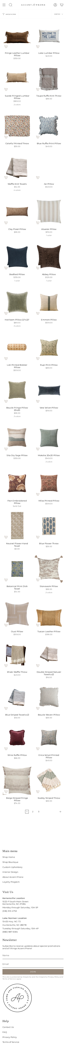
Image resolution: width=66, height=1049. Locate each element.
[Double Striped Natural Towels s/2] (49, 654)
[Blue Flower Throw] (49, 526)
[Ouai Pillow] (17, 614)
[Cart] (61, 4)
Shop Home (8, 857)
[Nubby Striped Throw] (49, 780)
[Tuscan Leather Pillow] (49, 614)
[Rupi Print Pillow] (49, 347)
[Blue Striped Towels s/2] (17, 697)
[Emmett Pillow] (49, 302)
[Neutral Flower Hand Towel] (17, 526)
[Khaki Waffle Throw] (17, 654)
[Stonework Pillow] (49, 568)
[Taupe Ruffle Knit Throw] (49, 78)
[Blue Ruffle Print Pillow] (49, 126)
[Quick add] (6, 46)
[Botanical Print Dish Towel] (17, 568)
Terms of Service (9, 979)
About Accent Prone (12, 877)
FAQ (4, 1032)
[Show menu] (4, 4)
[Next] (52, 811)
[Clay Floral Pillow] (17, 211)
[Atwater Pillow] (49, 211)
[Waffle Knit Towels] (17, 166)
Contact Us (8, 1027)
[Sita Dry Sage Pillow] (17, 437)
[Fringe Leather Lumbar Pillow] (17, 35)
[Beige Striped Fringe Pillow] (17, 780)
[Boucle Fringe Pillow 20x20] (17, 390)
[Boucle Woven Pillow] (49, 697)
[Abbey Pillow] (49, 256)
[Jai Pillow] (49, 166)
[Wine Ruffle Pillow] (17, 737)
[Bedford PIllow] (17, 256)
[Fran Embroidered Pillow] (17, 483)
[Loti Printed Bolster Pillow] (17, 347)
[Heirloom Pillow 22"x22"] (17, 302)
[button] (10, 4)
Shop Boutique (10, 862)
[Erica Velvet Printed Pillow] (49, 737)
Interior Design (10, 872)
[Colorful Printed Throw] (17, 126)
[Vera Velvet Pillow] (49, 390)
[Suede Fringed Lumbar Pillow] (17, 78)
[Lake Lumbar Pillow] (49, 35)
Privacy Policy (53, 977)
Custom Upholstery (12, 867)
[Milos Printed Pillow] (49, 483)
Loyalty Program (11, 882)
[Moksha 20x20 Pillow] (49, 437)
